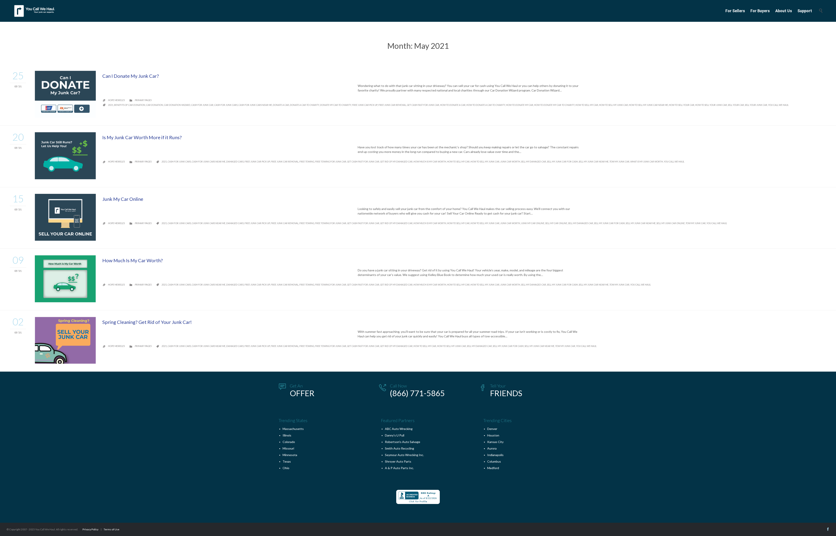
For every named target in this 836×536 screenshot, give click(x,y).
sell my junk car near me (593, 161)
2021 (110, 104)
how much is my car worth (429, 161)
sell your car (736, 104)
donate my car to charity (335, 104)
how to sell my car (586, 104)
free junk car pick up (365, 104)
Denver (492, 429)
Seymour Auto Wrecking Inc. (404, 455)
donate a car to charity (304, 104)
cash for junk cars (226, 104)
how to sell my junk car (613, 104)
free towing (306, 161)
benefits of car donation (129, 104)
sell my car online (556, 223)
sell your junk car (756, 104)
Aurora (492, 448)
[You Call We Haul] (35, 11)
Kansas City (495, 442)
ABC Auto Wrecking (399, 429)
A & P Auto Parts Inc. (399, 468)
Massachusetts (293, 429)
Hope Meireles (116, 100)
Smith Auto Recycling (399, 448)
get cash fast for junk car (423, 104)
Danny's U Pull (394, 435)
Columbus (494, 461)
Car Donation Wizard (177, 104)
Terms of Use (111, 529)
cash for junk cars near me (255, 104)
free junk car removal (392, 104)
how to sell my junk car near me (648, 104)
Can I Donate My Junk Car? (130, 76)
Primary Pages (143, 100)
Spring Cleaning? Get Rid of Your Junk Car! (147, 322)
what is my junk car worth (646, 161)
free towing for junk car (330, 161)
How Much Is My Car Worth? (132, 260)
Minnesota (290, 455)
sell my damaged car (533, 161)
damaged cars (235, 161)
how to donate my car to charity (554, 104)
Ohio (286, 468)
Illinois (287, 435)
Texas (287, 461)
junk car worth (510, 161)
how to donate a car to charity (485, 104)
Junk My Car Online (122, 199)
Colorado (289, 442)
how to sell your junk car (711, 104)
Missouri (288, 448)
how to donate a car (452, 104)
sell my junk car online (670, 223)
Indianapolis (495, 455)
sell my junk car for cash (562, 161)
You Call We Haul (778, 104)
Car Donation (154, 104)
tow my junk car (619, 161)
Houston (493, 435)
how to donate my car (519, 104)
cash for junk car (202, 104)
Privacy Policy (90, 529)
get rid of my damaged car (396, 161)
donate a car (281, 104)
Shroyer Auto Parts (398, 461)
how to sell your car (681, 104)
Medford (493, 468)
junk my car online (532, 223)
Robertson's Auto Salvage (402, 442)
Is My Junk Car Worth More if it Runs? (142, 137)
